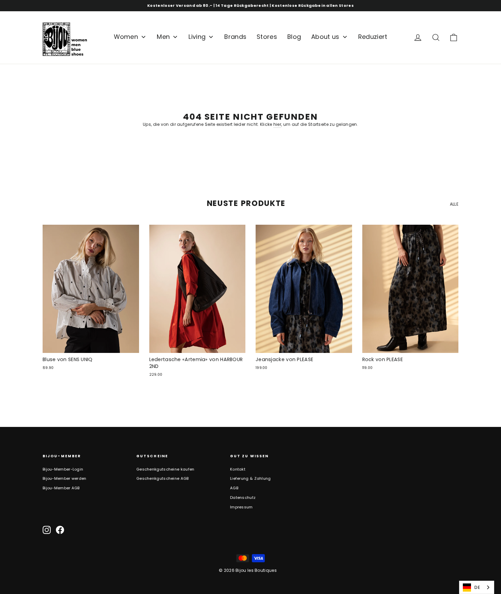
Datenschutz (243, 497)
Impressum (241, 507)
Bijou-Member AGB (61, 488)
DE (477, 587)
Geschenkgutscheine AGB (162, 478)
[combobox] (476, 587)
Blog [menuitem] (294, 36)
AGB (234, 488)
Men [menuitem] (163, 36)
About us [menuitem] (325, 36)
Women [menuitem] (126, 36)
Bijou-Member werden (65, 478)
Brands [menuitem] (235, 36)
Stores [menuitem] (267, 36)
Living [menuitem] (197, 36)
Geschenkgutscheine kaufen (165, 469)
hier (277, 124)
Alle (454, 204)
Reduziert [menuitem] (373, 36)
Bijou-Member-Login (63, 469)
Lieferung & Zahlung (250, 478)
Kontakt (237, 469)
